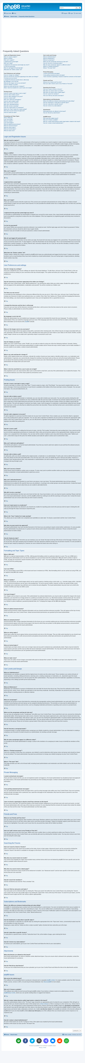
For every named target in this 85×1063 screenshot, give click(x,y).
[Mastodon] (46, 1040)
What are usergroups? (49, 60)
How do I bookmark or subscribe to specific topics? (56, 102)
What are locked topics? (10, 129)
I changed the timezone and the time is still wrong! (16, 79)
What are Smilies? (8, 121)
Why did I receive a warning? (11, 106)
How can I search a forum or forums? (52, 89)
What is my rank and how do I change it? (14, 86)
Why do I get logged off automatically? (13, 68)
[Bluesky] (52, 1040)
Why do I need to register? (10, 56)
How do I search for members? (51, 93)
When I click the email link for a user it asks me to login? (18, 87)
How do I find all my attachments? (51, 112)
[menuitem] (14, 13)
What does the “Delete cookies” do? (13, 69)
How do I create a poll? (9, 98)
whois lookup (44, 1004)
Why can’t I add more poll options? (12, 99)
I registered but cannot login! (11, 61)
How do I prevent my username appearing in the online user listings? (21, 76)
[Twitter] (32, 1040)
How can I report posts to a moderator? (14, 107)
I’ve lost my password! (9, 66)
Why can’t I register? (9, 60)
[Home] (12, 6)
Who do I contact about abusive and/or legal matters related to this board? (61, 121)
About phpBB (47, 982)
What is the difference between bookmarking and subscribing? (58, 101)
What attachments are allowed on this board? (54, 111)
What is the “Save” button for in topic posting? (15, 109)
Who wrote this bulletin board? (50, 118)
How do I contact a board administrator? (53, 123)
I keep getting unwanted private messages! (54, 75)
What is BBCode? (8, 117)
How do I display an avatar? (11, 84)
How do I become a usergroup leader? (53, 63)
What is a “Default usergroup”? (51, 66)
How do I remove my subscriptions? (52, 105)
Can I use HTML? (8, 119)
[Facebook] (25, 1040)
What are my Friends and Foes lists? (52, 82)
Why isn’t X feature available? (50, 119)
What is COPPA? (8, 58)
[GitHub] (39, 1040)
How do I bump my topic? (10, 112)
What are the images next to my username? (15, 83)
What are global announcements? (12, 124)
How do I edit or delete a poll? (11, 101)
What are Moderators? (49, 58)
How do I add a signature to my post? (13, 96)
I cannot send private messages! (51, 73)
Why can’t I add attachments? (11, 104)
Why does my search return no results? (53, 90)
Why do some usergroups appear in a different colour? (57, 64)
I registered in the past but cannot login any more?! (16, 64)
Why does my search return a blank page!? (54, 92)
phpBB (27, 321)
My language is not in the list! (11, 81)
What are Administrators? (49, 56)
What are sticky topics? (10, 127)
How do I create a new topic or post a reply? (15, 93)
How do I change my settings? (11, 75)
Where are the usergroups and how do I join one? (55, 61)
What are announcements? (11, 125)
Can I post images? (9, 122)
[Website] (18, 1040)
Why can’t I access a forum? (11, 102)
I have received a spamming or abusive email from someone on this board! (62, 76)
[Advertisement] (44, 33)
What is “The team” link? (49, 68)
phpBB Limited (51, 980)
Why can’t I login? (8, 63)
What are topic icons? (9, 130)
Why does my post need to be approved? (14, 110)
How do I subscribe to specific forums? (53, 104)
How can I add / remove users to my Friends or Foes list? (57, 83)
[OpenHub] (66, 1040)
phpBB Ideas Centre (9, 993)
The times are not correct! (10, 78)
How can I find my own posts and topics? (53, 95)
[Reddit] (59, 1040)
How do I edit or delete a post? (11, 94)
